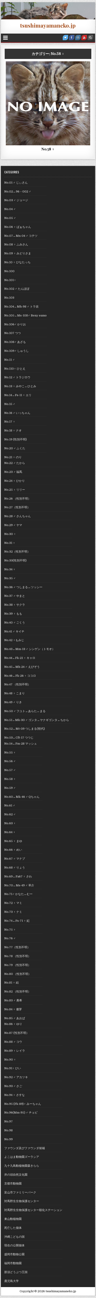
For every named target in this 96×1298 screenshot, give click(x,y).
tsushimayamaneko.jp (48, 25)
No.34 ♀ (9, 569)
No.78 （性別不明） (17, 956)
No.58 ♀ (21, 72)
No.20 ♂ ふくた (14, 448)
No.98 (8, 1130)
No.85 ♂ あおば (14, 1018)
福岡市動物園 (13, 1263)
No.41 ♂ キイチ (14, 631)
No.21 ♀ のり (13, 457)
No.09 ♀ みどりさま (17, 253)
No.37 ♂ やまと (14, 595)
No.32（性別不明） (17, 551)
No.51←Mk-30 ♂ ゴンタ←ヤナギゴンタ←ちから (38, 720)
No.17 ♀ (9, 421)
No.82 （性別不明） (17, 991)
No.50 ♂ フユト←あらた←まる (25, 711)
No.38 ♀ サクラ (14, 604)
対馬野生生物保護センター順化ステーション (33, 1210)
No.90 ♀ (10, 1059)
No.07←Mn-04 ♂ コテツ (22, 235)
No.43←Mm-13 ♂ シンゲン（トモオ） (29, 649)
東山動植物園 (13, 1219)
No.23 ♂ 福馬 (13, 472)
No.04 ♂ (10, 209)
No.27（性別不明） (17, 507)
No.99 (8, 1139)
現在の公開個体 (14, 1245)
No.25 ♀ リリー (14, 489)
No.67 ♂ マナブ (14, 858)
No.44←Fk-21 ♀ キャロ (19, 658)
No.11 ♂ (9, 359)
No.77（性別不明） (17, 947)
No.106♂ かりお (15, 324)
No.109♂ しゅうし (16, 350)
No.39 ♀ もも (13, 613)
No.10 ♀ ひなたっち (17, 262)
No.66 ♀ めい (13, 849)
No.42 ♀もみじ (14, 640)
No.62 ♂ (10, 814)
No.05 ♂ (10, 218)
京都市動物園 (13, 1183)
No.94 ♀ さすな (14, 1095)
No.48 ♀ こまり (14, 693)
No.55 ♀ (10, 752)
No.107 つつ (12, 333)
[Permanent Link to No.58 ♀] (48, 103)
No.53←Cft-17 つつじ (18, 737)
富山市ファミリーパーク (46, 72)
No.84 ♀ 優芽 (13, 1009)
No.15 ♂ (9, 404)
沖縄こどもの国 (14, 1236)
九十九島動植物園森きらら (21, 1165)
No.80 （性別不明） (17, 974)
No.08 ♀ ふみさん (16, 244)
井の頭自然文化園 (15, 1174)
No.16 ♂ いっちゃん (17, 413)
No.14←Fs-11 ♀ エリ (17, 395)
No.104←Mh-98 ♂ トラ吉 (21, 306)
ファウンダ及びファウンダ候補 (24, 1148)
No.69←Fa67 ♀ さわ (18, 876)
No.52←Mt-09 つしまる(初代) (24, 728)
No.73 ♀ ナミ (13, 911)
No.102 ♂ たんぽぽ (16, 288)
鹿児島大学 (11, 1281)
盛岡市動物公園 (14, 1254)
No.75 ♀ (10, 929)
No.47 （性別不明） (17, 684)
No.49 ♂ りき (13, 702)
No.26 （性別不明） (17, 498)
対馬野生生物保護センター (21, 1201)
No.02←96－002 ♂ (17, 191)
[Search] (90, 37)
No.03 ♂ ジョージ (16, 200)
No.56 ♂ (10, 761)
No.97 (8, 1121)
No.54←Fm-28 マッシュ (20, 743)
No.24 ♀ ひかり (14, 480)
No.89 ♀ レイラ (14, 1050)
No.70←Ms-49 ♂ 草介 (19, 885)
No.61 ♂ (9, 805)
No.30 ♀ (10, 534)
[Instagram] (78, 37)
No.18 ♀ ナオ (13, 430)
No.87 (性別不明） (16, 1033)
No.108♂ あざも (15, 342)
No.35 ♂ (10, 578)
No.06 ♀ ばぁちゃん (17, 227)
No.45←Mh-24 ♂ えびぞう (22, 666)
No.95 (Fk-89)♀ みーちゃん (22, 1104)
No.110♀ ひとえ (14, 368)
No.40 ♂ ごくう (14, 622)
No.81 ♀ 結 (11, 982)
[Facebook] (71, 37)
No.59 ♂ (10, 788)
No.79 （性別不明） (17, 965)
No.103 (9, 297)
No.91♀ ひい (12, 1068)
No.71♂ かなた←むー (18, 894)
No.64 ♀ (9, 832)
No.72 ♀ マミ (13, 903)
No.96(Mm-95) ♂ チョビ (21, 1112)
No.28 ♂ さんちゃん (17, 516)
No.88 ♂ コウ (13, 1041)
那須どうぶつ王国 (15, 1272)
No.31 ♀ (9, 543)
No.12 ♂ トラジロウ (17, 377)
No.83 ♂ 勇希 (13, 1000)
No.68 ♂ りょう (14, 867)
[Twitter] (65, 37)
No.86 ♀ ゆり (13, 1024)
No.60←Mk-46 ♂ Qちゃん (23, 796)
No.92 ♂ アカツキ (16, 1077)
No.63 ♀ (10, 823)
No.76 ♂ (10, 938)
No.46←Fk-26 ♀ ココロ (20, 675)
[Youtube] (84, 37)
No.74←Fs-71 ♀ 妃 (16, 920)
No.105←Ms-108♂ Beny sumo (25, 315)
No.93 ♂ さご (13, 1086)
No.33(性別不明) (15, 560)
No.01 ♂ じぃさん (16, 182)
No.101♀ (10, 280)
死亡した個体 (75, 72)
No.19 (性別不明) (15, 439)
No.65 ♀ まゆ (13, 841)
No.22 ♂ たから (14, 463)
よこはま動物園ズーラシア (21, 1156)
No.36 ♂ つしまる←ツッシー (23, 587)
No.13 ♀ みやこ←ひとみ (21, 386)
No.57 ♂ (10, 770)
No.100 (9, 271)
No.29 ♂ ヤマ (13, 525)
